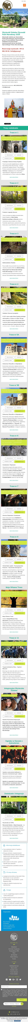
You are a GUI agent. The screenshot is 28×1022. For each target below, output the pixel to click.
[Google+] (13, 980)
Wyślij (22, 999)
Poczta (14, 958)
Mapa (14, 952)
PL (22, 1)
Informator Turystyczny (14, 949)
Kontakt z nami (14, 970)
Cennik (19, 155)
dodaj (12, 1005)
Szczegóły (14, 177)
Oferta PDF (8, 158)
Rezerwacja (20, 158)
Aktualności (14, 947)
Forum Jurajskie (14, 973)
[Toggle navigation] (24, 5)
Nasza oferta (14, 968)
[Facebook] (7, 980)
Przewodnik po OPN (14, 951)
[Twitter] (20, 980)
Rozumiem (17, 1020)
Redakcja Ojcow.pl (14, 966)
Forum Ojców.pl (14, 972)
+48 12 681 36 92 (14, 1014)
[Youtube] (10, 980)
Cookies (11, 1020)
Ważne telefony (14, 956)
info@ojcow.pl (15, 1012)
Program (10, 155)
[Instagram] (17, 980)
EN (24, 1)
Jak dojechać (14, 954)
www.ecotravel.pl (7, 928)
